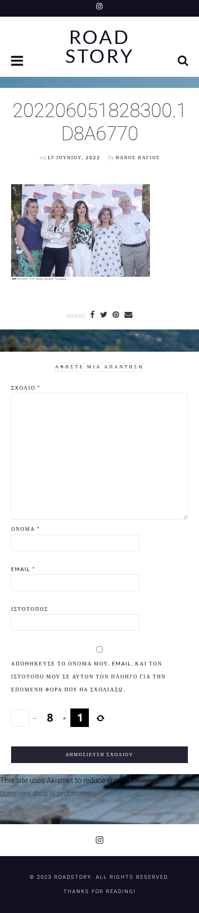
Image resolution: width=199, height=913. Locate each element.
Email (23, 569)
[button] (18, 62)
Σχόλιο (25, 388)
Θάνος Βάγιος (138, 157)
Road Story (99, 47)
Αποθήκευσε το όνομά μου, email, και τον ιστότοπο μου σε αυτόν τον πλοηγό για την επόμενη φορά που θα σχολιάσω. (88, 676)
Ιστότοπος (29, 609)
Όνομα (25, 529)
